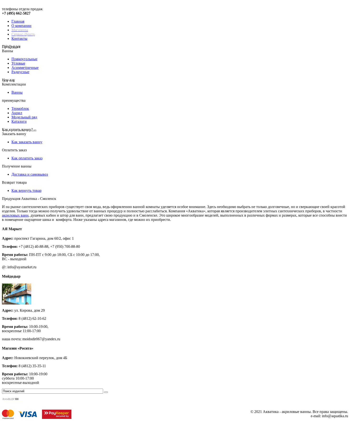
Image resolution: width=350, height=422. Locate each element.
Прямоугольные (24, 59)
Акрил (16, 113)
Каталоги (19, 121)
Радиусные (20, 72)
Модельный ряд (24, 117)
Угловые (18, 63)
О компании (21, 26)
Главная (17, 21)
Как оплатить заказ (26, 158)
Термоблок (20, 109)
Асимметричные (25, 68)
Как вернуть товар (26, 190)
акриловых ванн (15, 215)
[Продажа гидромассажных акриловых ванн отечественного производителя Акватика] (16, 6)
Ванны (17, 92)
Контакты (19, 38)
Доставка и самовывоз (29, 174)
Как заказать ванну (26, 142)
